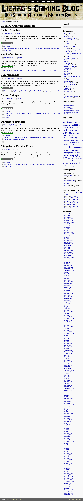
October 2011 (68, 440)
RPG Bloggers (68, 183)
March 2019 (67, 310)
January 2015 (68, 383)
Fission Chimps (10, 95)
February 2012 (68, 433)
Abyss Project (68, 33)
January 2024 (68, 242)
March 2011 (67, 451)
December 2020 (68, 280)
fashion (6, 164)
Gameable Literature (70, 66)
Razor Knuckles (10, 74)
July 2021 (67, 272)
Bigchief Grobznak (11, 54)
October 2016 (68, 350)
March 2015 (67, 380)
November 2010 (68, 458)
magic (65, 142)
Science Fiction (70, 45)
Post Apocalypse (69, 153)
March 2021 (67, 277)
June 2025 (67, 225)
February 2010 (68, 473)
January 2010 (68, 475)
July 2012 (67, 425)
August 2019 (68, 302)
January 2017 (68, 345)
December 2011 (68, 436)
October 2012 (68, 420)
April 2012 (67, 430)
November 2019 (68, 297)
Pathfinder (24, 48)
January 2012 (68, 435)
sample (47, 113)
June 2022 (67, 260)
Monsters (67, 73)
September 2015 (69, 370)
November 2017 (68, 330)
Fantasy (68, 63)
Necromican (78, 145)
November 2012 (68, 418)
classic (76, 125)
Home (32, 1)
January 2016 (68, 363)
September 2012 (69, 421)
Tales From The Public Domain (73, 93)
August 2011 (68, 443)
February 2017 (68, 343)
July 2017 (67, 337)
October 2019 (68, 298)
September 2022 (69, 257)
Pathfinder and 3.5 (71, 58)
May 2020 (67, 290)
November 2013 (68, 403)
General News (68, 68)
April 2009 (67, 488)
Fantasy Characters (71, 40)
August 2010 (68, 463)
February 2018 (68, 327)
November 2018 (68, 315)
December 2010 (68, 456)
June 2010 (67, 466)
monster (19, 70)
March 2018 (67, 325)
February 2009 (68, 490)
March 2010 (67, 471)
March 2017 (67, 342)
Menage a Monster (69, 180)
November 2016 (68, 348)
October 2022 (68, 255)
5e (65, 120)
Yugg (24, 140)
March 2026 (67, 217)
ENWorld (66, 172)
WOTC (69, 166)
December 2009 (68, 476)
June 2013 (67, 408)
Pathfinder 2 (69, 56)
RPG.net (66, 185)
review (66, 155)
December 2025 (68, 219)
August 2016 (68, 353)
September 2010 (69, 461)
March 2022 (67, 264)
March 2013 (67, 411)
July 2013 (67, 407)
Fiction (66, 61)
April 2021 (67, 275)
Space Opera (43, 48)
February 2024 (68, 240)
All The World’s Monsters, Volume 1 (71, 207)
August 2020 (68, 287)
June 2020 (67, 288)
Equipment (16, 91)
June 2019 (67, 305)
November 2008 (68, 495)
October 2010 (68, 460)
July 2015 (67, 373)
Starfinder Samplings (13, 121)
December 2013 (68, 402)
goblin (11, 48)
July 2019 (67, 303)
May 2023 (67, 249)
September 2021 (69, 270)
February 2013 (68, 413)
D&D (65, 127)
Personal (75, 150)
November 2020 (68, 282)
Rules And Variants (69, 83)
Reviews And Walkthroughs (72, 76)
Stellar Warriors (68, 91)
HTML (15, 48)
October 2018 (68, 317)
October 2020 (68, 283)
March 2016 (67, 360)
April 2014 (67, 395)
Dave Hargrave (73, 128)
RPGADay (67, 81)
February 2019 (68, 312)
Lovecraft (14, 137)
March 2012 (67, 431)
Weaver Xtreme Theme (76, 499)
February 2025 (68, 232)
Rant (29, 48)
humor (80, 140)
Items (67, 86)
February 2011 (68, 453)
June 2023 (67, 247)
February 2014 (68, 398)
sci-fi (28, 91)
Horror (67, 41)
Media (66, 71)
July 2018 (67, 322)
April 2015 (67, 378)
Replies (6, 117)
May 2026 (67, 215)
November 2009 (68, 478)
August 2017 (68, 335)
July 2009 (67, 485)
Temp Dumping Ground (71, 96)
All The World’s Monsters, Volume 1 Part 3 (71, 200)
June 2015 (67, 375)
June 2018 (67, 323)
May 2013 (67, 410)
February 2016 (68, 362)
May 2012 (67, 428)
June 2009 (67, 486)
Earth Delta (50, 1)
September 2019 (69, 300)
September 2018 (69, 318)
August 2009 (68, 483)
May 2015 (67, 377)
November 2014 (68, 385)
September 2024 (69, 234)
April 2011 (67, 450)
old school (68, 147)
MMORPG (77, 142)
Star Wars (65, 163)
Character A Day (70, 38)
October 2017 (68, 332)
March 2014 (67, 396)
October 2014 (68, 387)
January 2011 (68, 455)
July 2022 (67, 259)
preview (38, 137)
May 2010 (67, 468)
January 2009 (68, 491)
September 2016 (69, 352)
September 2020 (69, 285)
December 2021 (68, 267)
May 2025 (67, 227)
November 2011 (68, 438)
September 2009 (69, 481)
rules (23, 164)
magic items (71, 142)
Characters (67, 36)
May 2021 (67, 273)
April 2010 (67, 470)
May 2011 (67, 448)
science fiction (35, 48)
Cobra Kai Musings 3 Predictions (70, 106)
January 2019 (68, 313)
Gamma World (68, 140)
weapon (46, 91)
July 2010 (67, 465)
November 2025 (68, 220)
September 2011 (69, 441)
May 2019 (67, 307)
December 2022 (68, 254)
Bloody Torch (68, 114)
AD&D (67, 48)
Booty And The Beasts (75, 122)
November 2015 (68, 367)
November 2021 (68, 268)
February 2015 (68, 382)
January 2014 (68, 400)
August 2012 (68, 423)
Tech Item (56, 48)
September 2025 (69, 222)
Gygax (76, 140)
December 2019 (68, 295)
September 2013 (69, 405)
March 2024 (67, 239)
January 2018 (68, 328)
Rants (66, 74)
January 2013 (68, 415)
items (19, 48)
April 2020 (67, 292)
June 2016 (67, 355)
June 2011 (67, 446)
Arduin (43, 1)
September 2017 (69, 333)
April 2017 (67, 340)
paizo (21, 91)
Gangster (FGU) (68, 109)
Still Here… (67, 104)
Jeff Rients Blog (69, 175)
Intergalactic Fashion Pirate (17, 146)
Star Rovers (78, 161)
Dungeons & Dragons (70, 46)
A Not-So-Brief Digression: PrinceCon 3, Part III (73, 197)
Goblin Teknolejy (11, 30)
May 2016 (67, 357)
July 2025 (67, 224)
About (38, 1)
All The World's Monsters (75, 120)
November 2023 (68, 244)
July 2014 (67, 392)
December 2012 (68, 416)
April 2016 (67, 358)
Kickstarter (67, 70)
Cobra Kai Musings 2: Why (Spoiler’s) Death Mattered (71, 111)
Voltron (49, 164)
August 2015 (68, 372)
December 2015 (68, 365)
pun (33, 113)
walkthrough (74, 163)
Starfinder (7, 46)
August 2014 (68, 390)
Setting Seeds (68, 88)
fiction (68, 138)
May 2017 (67, 338)
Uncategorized (68, 98)
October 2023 (68, 245)
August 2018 (68, 320)
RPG (25, 91)
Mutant (72, 145)
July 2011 (67, 445)
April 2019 (67, 308)
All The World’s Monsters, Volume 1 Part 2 (71, 203)
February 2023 (68, 250)
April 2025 (67, 229)
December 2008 (68, 493)
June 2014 (67, 393)
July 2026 (67, 214)
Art (65, 35)
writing (72, 166)
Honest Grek (7, 137)
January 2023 (68, 252)
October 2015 (68, 368)
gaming (6, 48)
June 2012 (67, 426)
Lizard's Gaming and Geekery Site (24, 7)
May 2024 (67, 237)
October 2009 (68, 480)
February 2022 (68, 265)
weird (53, 164)
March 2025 (67, 230)
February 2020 (68, 293)
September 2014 (69, 388)
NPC (24, 70)
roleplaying (38, 113)
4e (63, 120)
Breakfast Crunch (71, 85)
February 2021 (68, 279)
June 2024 (67, 235)
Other (67, 43)
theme (44, 164)
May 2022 (67, 262)
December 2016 (68, 347)
